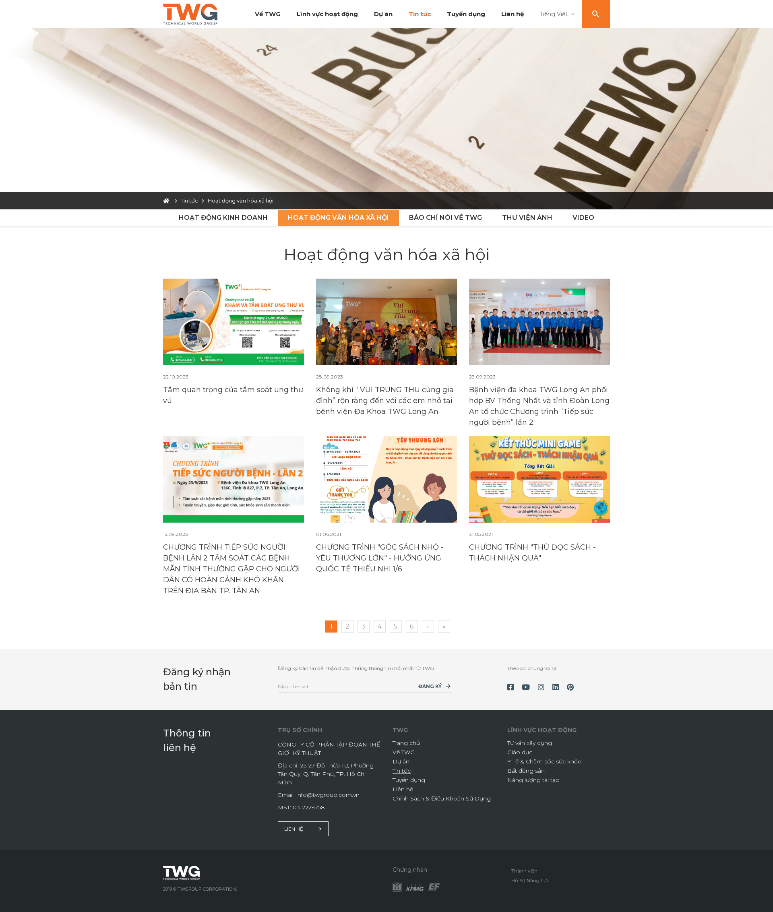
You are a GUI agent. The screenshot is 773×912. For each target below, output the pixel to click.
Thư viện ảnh (527, 217)
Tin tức (420, 14)
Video (583, 217)
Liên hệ (512, 14)
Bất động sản (526, 770)
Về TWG (268, 14)
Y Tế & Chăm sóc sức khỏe (544, 761)
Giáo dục (519, 752)
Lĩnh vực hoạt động (327, 14)
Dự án (383, 14)
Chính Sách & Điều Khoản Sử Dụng (442, 798)
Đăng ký (430, 686)
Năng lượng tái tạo (533, 780)
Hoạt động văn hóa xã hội (338, 217)
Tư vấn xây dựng (529, 743)
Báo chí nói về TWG (445, 217)
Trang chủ (406, 743)
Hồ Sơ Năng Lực (530, 880)
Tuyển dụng (466, 14)
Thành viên (524, 871)
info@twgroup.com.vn (328, 794)
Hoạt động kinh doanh (223, 217)
